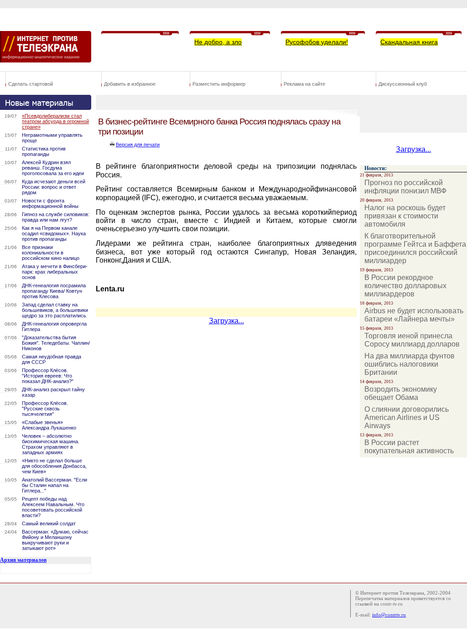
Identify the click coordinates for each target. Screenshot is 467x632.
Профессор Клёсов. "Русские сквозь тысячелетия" (45, 408)
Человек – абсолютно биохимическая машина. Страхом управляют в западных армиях (50, 444)
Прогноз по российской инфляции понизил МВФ (405, 187)
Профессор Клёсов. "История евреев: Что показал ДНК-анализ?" (47, 376)
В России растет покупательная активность (409, 447)
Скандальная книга (409, 42)
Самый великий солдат (49, 523)
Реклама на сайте (304, 84)
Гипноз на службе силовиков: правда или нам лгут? (55, 217)
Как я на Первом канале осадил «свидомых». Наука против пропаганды (54, 233)
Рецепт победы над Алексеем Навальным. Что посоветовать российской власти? (53, 507)
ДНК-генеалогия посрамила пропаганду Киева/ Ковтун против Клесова (54, 291)
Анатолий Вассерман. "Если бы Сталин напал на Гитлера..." (54, 485)
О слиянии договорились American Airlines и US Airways (406, 417)
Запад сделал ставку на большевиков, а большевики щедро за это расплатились (55, 310)
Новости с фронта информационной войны (50, 203)
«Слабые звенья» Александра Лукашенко (49, 425)
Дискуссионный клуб (403, 84)
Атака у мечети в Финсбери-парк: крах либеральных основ (55, 272)
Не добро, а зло (218, 42)
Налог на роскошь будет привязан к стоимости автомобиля (405, 216)
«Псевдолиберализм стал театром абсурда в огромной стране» (55, 121)
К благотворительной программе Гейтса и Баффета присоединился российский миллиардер (415, 248)
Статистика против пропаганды (44, 151)
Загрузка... (226, 321)
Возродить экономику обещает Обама (400, 393)
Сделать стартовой (30, 84)
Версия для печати (138, 144)
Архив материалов (23, 560)
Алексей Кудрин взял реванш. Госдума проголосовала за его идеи (53, 168)
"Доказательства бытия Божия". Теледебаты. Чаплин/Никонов (56, 343)
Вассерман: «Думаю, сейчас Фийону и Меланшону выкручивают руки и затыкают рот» (55, 540)
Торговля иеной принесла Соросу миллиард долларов (412, 340)
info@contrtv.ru (389, 614)
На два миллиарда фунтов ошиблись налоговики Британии (409, 364)
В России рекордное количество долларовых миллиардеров (405, 286)
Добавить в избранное (130, 84)
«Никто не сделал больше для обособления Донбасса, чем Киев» (54, 466)
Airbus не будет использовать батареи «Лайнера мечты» (413, 315)
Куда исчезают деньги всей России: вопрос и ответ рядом (53, 187)
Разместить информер (218, 84)
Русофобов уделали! (316, 42)
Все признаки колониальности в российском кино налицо (50, 252)
